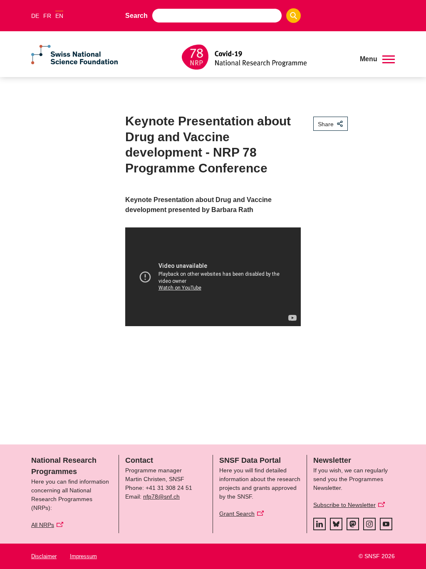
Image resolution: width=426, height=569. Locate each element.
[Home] (264, 57)
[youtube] (386, 524)
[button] (377, 59)
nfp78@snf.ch (161, 496)
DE (35, 15)
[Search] (293, 15)
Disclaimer (44, 556)
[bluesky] (336, 524)
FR (47, 15)
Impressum (83, 556)
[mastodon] (353, 524)
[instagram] (369, 524)
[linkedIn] (319, 524)
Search (136, 15)
